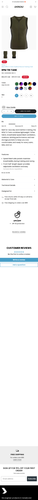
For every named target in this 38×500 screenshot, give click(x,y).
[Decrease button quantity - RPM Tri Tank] (4, 111)
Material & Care (8, 179)
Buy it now (19, 116)
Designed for (7, 191)
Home (3, 65)
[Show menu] (3, 7)
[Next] (35, 2)
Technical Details (8, 185)
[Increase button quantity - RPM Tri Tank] (11, 111)
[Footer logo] (4, 491)
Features (5, 154)
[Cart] (35, 7)
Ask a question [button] (19, 265)
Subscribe (32, 479)
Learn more (17, 460)
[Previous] (2, 2)
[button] (19, 107)
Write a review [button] (19, 260)
